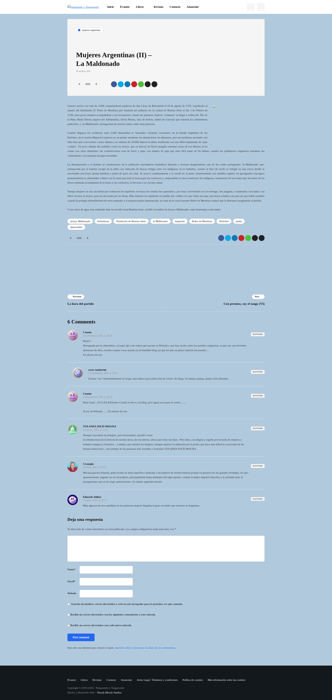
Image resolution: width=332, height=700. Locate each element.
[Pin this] (134, 84)
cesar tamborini (97, 369)
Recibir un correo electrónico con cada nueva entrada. (101, 625)
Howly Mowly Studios (109, 692)
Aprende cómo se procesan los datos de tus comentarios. (145, 647)
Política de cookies (193, 680)
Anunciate (193, 6)
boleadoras (103, 221)
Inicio (110, 6)
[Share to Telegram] (148, 84)
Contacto (175, 6)
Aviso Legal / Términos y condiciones (157, 680)
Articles (124, 274)
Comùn (87, 332)
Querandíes (76, 227)
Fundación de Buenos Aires (131, 221)
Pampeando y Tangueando (185, 270)
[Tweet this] (121, 84)
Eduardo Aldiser (92, 497)
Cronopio (125, 260)
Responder (258, 334)
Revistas (158, 6)
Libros (140, 6)
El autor (125, 6)
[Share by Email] (154, 84)
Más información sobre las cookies (226, 680)
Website (71, 593)
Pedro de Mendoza (202, 221)
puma (239, 221)
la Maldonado (160, 221)
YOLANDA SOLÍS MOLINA (99, 426)
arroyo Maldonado (80, 221)
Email (71, 581)
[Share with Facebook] (114, 84)
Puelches (224, 221)
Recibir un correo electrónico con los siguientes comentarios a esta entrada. (113, 614)
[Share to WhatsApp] (141, 84)
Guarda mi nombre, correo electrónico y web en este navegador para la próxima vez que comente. (127, 604)
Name (71, 569)
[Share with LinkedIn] (127, 84)
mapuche (180, 221)
